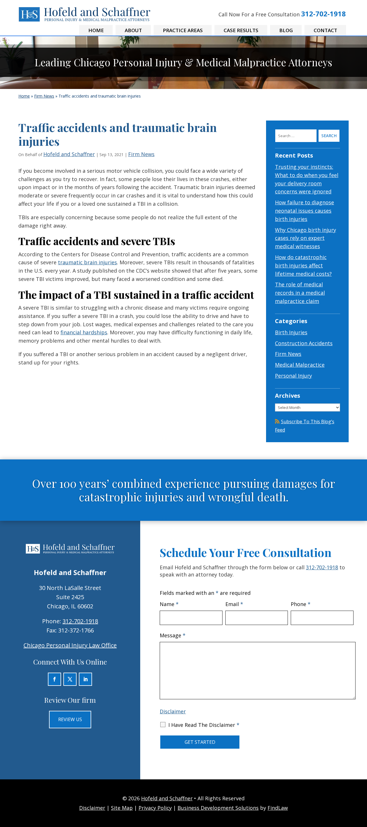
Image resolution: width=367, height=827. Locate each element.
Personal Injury (293, 375)
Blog (286, 30)
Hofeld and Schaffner (69, 154)
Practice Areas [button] (183, 30)
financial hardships (83, 332)
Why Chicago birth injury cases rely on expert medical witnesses (305, 238)
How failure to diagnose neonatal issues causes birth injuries (304, 210)
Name (169, 604)
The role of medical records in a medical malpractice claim (300, 292)
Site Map (122, 807)
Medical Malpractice (300, 364)
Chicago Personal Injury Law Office (70, 645)
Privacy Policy (155, 807)
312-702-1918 (323, 13)
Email (234, 604)
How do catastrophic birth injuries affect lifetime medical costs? (303, 265)
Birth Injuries (291, 332)
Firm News (141, 154)
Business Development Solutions (218, 807)
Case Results (241, 30)
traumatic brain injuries (87, 262)
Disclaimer (173, 711)
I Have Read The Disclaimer (203, 725)
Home (96, 30)
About (133, 30)
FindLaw (278, 807)
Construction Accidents (304, 343)
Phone (301, 604)
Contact (325, 30)
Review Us (70, 719)
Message (173, 635)
